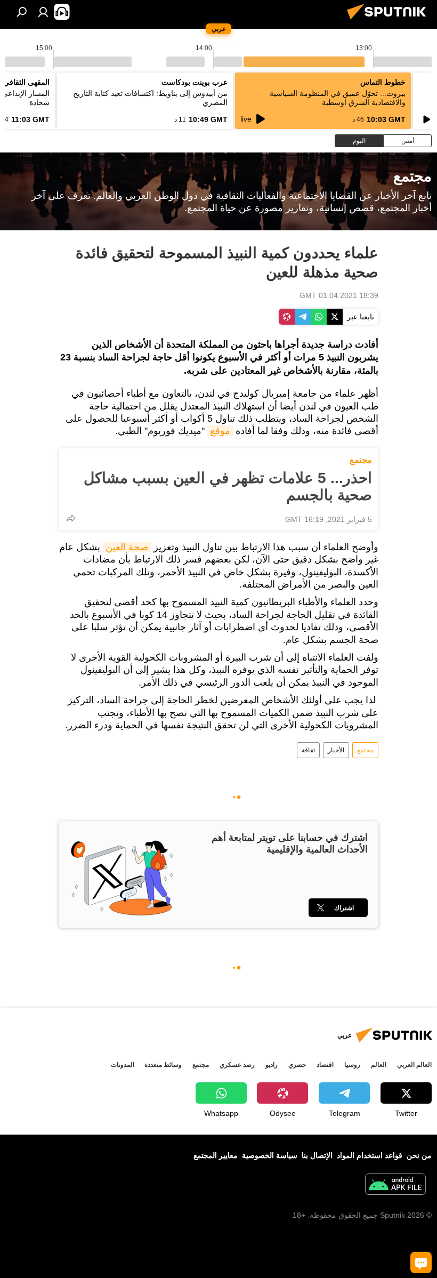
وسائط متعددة (163, 1064)
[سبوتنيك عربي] (389, 21)
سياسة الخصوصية (269, 1155)
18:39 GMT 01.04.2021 (339, 295)
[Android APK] (395, 1185)
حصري (297, 1064)
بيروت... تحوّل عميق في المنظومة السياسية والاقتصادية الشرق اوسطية (338, 98)
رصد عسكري (237, 1064)
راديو (271, 1064)
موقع (220, 430)
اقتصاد (325, 1064)
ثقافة (308, 750)
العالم (378, 1064)
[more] (71, 518)
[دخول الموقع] (43, 11)
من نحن (419, 1155)
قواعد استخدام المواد (369, 1155)
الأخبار (336, 750)
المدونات (122, 1064)
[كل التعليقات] (421, 1262)
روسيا (352, 1064)
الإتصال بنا (317, 1155)
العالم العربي (414, 1064)
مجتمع (361, 459)
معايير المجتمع (215, 1155)
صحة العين (127, 547)
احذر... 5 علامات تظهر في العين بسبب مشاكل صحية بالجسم (228, 486)
